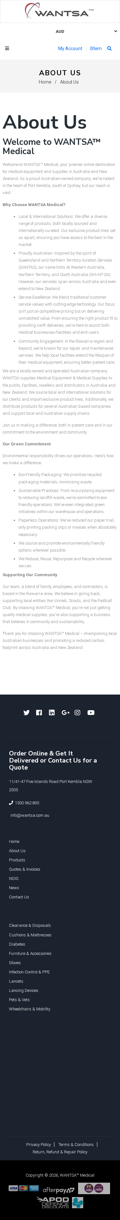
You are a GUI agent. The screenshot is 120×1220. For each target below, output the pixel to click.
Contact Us (19, 897)
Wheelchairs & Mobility (29, 1009)
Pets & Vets (19, 999)
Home (45, 82)
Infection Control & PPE (29, 972)
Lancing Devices (23, 990)
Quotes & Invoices (24, 869)
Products (17, 860)
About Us (17, 850)
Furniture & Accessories (30, 953)
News (14, 887)
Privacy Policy (38, 1144)
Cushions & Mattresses (30, 935)
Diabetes (17, 944)
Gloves (15, 962)
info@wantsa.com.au (30, 815)
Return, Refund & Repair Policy (60, 1151)
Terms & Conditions (76, 1144)
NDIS (13, 878)
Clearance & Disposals (30, 925)
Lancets (16, 981)
